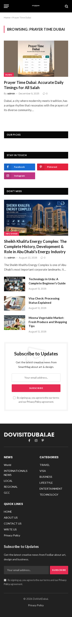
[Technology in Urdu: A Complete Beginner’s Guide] (14, 284)
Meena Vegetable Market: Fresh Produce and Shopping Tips (48, 322)
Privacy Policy (34, 401)
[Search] (66, 6)
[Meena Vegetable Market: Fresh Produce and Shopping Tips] (14, 322)
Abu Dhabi (12, 233)
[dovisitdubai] (36, 6)
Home (7, 17)
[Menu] (6, 6)
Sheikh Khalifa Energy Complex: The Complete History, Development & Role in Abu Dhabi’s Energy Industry (35, 246)
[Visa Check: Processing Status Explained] (14, 303)
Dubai (8, 74)
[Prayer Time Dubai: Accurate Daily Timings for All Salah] (36, 59)
